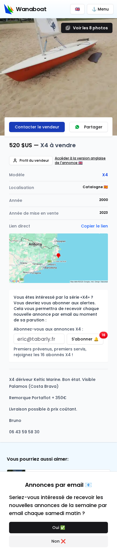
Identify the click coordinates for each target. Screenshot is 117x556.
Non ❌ (58, 541)
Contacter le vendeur (37, 127)
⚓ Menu (100, 9)
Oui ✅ (58, 527)
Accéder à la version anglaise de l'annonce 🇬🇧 (80, 160)
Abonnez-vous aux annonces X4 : (48, 329)
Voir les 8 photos (90, 28)
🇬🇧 (77, 9)
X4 (105, 175)
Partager (93, 127)
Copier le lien (94, 226)
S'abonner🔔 (87, 338)
